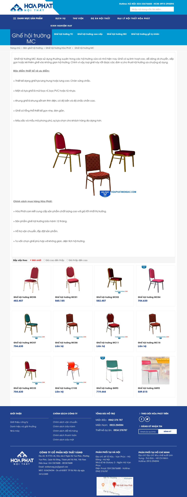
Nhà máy (15, 430)
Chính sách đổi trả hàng (65, 430)
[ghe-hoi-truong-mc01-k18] (73, 279)
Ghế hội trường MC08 (66, 342)
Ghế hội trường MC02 (107, 296)
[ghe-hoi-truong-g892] (155, 370)
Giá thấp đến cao (78, 260)
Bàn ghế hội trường (33, 47)
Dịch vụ (61, 18)
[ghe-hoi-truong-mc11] (114, 325)
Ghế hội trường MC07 (25, 342)
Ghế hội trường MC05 (25, 296)
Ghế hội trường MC (31, 37)
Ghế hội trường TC (63, 33)
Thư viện (78, 18)
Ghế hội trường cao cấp (90, 33)
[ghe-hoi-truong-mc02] (114, 279)
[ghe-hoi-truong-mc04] (155, 279)
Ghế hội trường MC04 (149, 296)
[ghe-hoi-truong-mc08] (73, 325)
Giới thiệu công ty (19, 421)
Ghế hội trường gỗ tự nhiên (145, 33)
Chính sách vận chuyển (65, 421)
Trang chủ (15, 47)
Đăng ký (167, 431)
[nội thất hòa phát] (31, 7)
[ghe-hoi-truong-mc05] (31, 279)
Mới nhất (36, 260)
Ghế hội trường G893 (107, 387)
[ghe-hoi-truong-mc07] (31, 325)
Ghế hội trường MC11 (107, 342)
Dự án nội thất (100, 18)
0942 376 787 (115, 420)
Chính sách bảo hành (64, 426)
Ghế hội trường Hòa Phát (58, 47)
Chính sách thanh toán (65, 435)
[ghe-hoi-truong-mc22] (31, 370)
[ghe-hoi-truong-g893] (114, 370)
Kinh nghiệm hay (61, 25)
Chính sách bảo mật (63, 439)
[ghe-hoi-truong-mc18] (155, 325)
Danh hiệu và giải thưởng (23, 426)
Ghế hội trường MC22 (25, 387)
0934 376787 (120, 430)
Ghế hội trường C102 (66, 387)
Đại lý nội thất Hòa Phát (133, 18)
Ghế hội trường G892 (149, 387)
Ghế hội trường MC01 (66, 296)
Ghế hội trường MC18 (149, 342)
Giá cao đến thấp (55, 260)
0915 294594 (167, 3)
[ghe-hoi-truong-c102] (73, 370)
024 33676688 (144, 3)
